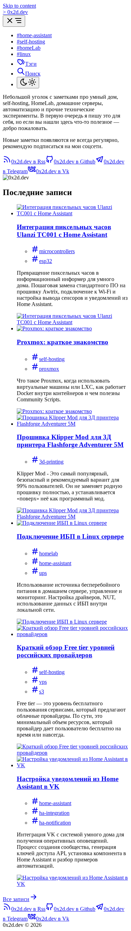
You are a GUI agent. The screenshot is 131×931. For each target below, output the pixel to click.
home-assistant (55, 563)
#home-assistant (34, 35)
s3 (41, 692)
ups (43, 573)
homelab (48, 553)
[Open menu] (14, 21)
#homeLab (29, 48)
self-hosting (52, 359)
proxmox (49, 369)
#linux (24, 54)
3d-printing (51, 462)
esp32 (45, 261)
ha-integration (54, 813)
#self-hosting (31, 42)
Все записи (16, 899)
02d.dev (15, 12)
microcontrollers (57, 251)
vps (43, 682)
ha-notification (55, 823)
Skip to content (19, 6)
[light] (28, 82)
